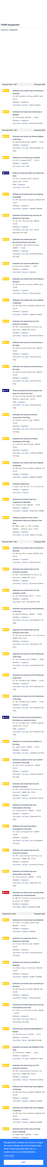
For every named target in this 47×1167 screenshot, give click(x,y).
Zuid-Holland (17, 105)
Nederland (4, 30)
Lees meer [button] (9, 1155)
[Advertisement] (23, 56)
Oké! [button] (23, 1162)
